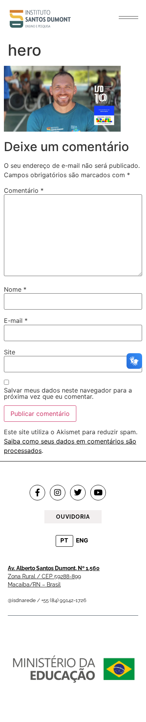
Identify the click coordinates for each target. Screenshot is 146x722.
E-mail (16, 320)
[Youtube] (98, 492)
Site (9, 352)
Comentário (24, 190)
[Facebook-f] (37, 492)
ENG (82, 540)
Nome (15, 289)
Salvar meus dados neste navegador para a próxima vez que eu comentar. (68, 393)
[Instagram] (57, 492)
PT (64, 540)
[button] (128, 17)
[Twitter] (78, 492)
